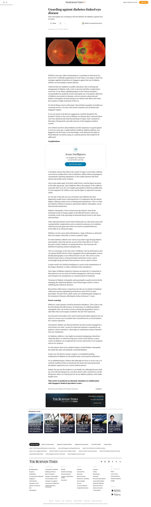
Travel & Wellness (82, 485)
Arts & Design (81, 481)
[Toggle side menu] (4, 2)
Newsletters (96, 474)
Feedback (99, 389)
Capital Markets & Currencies (50, 486)
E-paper (95, 469)
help (63, 500)
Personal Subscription (99, 478)
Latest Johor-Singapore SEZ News (38, 451)
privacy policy (69, 500)
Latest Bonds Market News (36, 454)
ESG (30, 488)
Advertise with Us (98, 485)
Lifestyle (79, 469)
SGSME (113, 481)
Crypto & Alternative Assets (67, 477)
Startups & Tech (34, 483)
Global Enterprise (116, 478)
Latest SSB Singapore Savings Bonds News (69, 448)
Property (31, 472)
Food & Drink (80, 472)
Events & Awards (98, 488)
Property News (108, 444)
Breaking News (33, 469)
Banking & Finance (50, 472)
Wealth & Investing (66, 472)
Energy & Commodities (51, 476)
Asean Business (115, 476)
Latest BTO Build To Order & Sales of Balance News (62, 451)
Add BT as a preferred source (93, 23)
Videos (95, 472)
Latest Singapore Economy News (76, 454)
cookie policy (87, 500)
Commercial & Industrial (36, 476)
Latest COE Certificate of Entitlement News (93, 448)
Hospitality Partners (82, 488)
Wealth (63, 469)
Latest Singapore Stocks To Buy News (55, 454)
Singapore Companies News (64, 444)
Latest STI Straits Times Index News (88, 451)
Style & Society (81, 476)
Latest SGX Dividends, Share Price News (109, 451)
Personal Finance (66, 474)
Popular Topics (34, 444)
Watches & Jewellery (83, 478)
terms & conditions (77, 500)
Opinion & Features (34, 485)
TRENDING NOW (34, 411)
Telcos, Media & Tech (51, 478)
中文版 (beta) (96, 490)
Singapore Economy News (81, 444)
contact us (57, 500)
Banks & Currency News (48, 444)
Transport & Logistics (51, 481)
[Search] (6, 2)
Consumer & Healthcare (52, 483)
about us (51, 500)
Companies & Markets (51, 469)
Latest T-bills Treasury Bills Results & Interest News (42, 448)
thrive (112, 471)
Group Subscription (98, 481)
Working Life (32, 490)
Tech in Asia (114, 474)
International (33, 481)
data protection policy (97, 500)
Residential (32, 474)
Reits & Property (49, 474)
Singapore (32, 478)
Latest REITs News (96, 444)
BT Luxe (79, 483)
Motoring (79, 474)
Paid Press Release (98, 483)
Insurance (64, 480)
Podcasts (95, 476)
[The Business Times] (74, 2)
